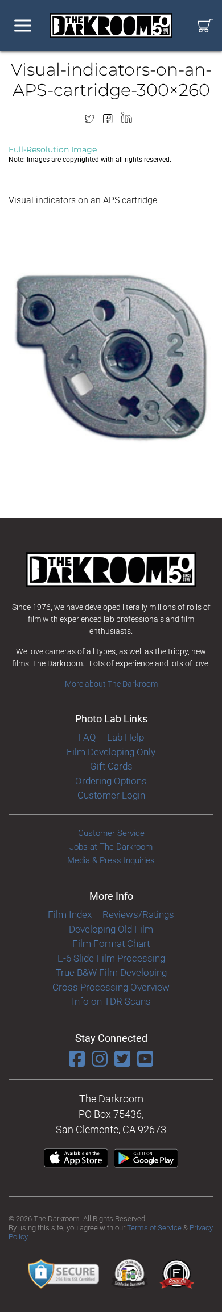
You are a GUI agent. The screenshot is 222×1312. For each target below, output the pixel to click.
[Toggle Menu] (23, 26)
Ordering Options (111, 781)
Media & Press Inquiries (111, 860)
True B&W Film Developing (111, 972)
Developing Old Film (111, 929)
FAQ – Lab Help (111, 737)
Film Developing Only (111, 752)
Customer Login (111, 795)
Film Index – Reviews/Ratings (111, 914)
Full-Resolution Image (53, 149)
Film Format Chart (111, 943)
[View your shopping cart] (205, 26)
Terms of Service (154, 1227)
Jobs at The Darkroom (111, 847)
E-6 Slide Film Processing (111, 958)
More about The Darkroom (111, 683)
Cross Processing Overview (111, 987)
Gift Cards (111, 766)
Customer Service (111, 833)
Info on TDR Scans (111, 1001)
